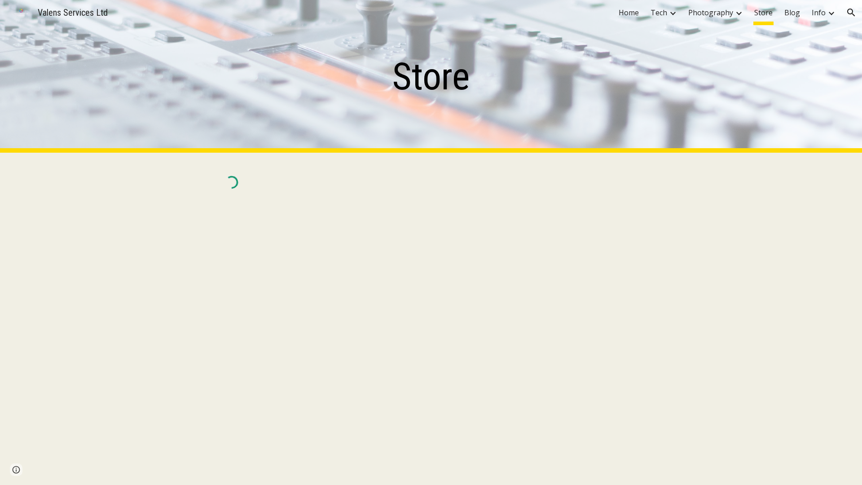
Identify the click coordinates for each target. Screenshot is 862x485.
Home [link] (629, 13)
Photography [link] (710, 13)
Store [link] (763, 13)
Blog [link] (792, 13)
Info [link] (819, 13)
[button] (851, 12)
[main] (431, 76)
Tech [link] (659, 13)
